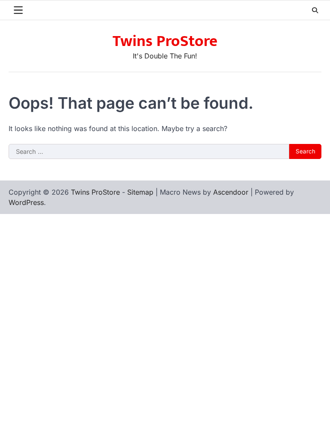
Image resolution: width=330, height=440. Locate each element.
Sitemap (140, 192)
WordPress (26, 202)
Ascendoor (230, 192)
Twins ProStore (165, 41)
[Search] (315, 10)
